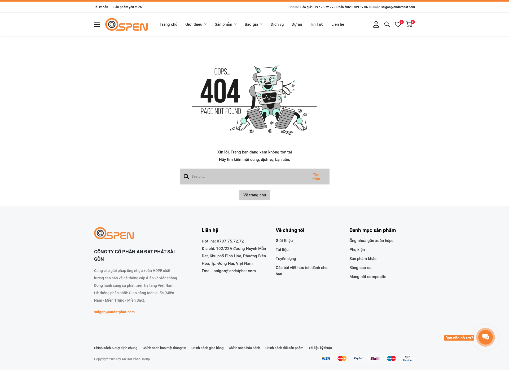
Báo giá (251, 24)
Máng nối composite (367, 276)
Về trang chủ (254, 195)
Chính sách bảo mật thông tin (164, 348)
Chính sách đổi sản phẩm (284, 348)
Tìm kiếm (316, 176)
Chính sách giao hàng (207, 348)
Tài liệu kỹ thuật (320, 348)
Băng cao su (360, 267)
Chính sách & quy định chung (115, 348)
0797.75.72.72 (230, 241)
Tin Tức (316, 24)
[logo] (126, 24)
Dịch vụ (277, 24)
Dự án (297, 24)
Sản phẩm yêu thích (127, 7)
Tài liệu (282, 249)
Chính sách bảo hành (244, 348)
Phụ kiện (357, 249)
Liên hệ (337, 24)
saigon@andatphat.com (398, 7)
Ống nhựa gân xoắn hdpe (371, 240)
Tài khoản (101, 7)
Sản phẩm (223, 24)
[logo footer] (136, 233)
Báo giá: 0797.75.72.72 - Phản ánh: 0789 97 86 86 (336, 7)
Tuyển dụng (286, 258)
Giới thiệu (193, 24)
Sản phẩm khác (362, 258)
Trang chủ (168, 24)
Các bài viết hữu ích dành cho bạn (302, 270)
